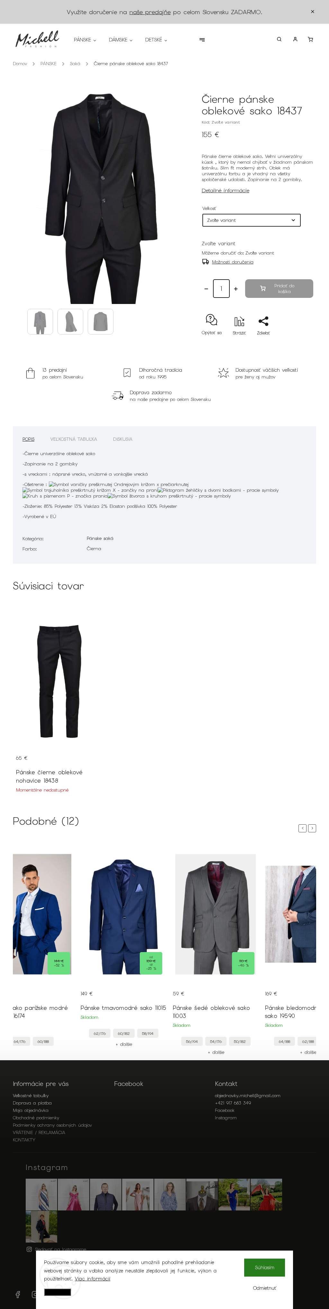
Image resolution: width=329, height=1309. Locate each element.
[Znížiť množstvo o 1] (206, 289)
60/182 (124, 1033)
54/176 (216, 1041)
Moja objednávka (31, 1110)
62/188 (308, 1041)
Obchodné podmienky (36, 1118)
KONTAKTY (24, 1140)
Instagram (226, 1118)
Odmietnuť (264, 1288)
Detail (22, 753)
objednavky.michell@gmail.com (247, 1095)
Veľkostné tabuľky (31, 1095)
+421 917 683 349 (233, 1103)
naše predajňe (150, 12)
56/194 (192, 1041)
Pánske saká (100, 538)
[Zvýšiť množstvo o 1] (236, 289)
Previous (304, 828)
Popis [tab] (28, 439)
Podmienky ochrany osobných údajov (52, 1125)
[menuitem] (88, 40)
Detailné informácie (225, 190)
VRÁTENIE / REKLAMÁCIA (39, 1132)
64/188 (284, 1041)
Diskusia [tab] (122, 439)
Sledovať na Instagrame (60, 1249)
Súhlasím (264, 1267)
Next (313, 828)
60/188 (43, 1041)
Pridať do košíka (284, 288)
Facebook (225, 1110)
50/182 (240, 1041)
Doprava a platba (32, 1103)
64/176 (19, 1041)
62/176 (100, 1033)
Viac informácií (93, 1279)
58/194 (148, 1033)
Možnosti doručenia (232, 262)
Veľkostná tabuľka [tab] (73, 439)
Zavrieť (291, 344)
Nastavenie (57, 1292)
